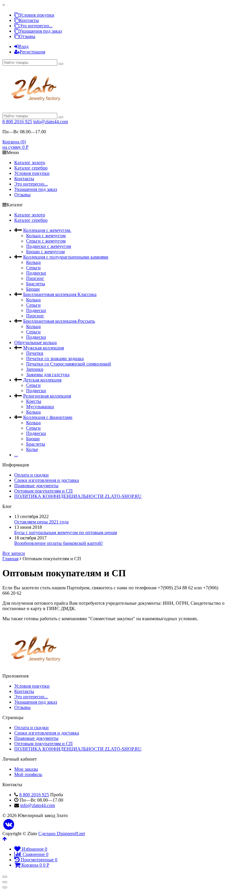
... (16, 454)
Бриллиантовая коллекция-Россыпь (59, 321)
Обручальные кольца (35, 342)
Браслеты (35, 283)
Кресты (33, 401)
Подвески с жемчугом (48, 246)
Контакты (29, 20)
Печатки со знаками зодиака (55, 358)
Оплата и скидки (31, 474)
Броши (33, 289)
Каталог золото (29, 162)
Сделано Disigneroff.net (61, 833)
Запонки (34, 369)
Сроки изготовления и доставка (46, 480)
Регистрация (32, 51)
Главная (10, 558)
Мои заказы (26, 769)
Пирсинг (35, 278)
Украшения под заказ (40, 31)
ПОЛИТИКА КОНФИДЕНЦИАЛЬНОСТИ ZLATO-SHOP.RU (78, 496)
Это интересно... (36, 25)
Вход (23, 46)
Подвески (36, 273)
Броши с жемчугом (45, 251)
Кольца (33, 262)
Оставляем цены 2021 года (41, 521)
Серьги (33, 267)
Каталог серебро (31, 167)
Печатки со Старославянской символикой (68, 363)
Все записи (13, 553)
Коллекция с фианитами (47, 417)
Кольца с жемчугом (46, 235)
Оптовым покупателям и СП (43, 490)
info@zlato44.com (50, 121)
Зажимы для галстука (47, 374)
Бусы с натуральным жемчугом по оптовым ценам (65, 532)
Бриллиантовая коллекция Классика (59, 294)
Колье (32, 449)
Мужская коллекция (43, 347)
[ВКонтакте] (8, 824)
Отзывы (27, 36)
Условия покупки (36, 15)
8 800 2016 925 (17, 121)
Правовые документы (36, 485)
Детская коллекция (42, 379)
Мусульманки (40, 406)
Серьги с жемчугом (46, 240)
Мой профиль (28, 774)
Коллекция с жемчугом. (47, 230)
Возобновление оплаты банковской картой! (58, 543)
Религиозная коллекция (47, 395)
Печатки (34, 353)
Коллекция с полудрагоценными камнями (65, 256)
